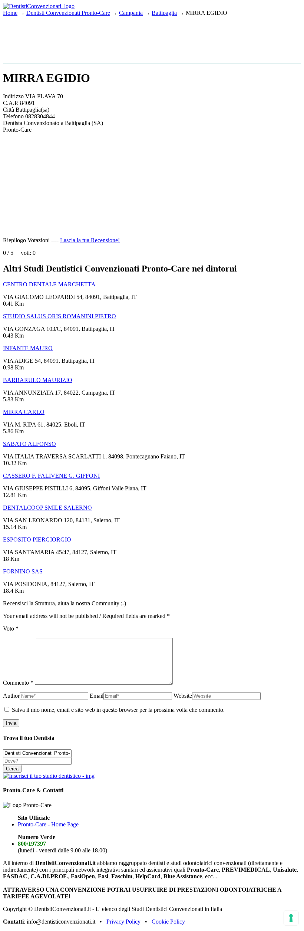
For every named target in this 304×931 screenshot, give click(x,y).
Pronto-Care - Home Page (48, 824)
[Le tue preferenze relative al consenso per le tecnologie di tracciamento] (291, 918)
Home (10, 13)
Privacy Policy (123, 921)
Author (11, 696)
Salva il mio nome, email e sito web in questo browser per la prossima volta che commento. (118, 710)
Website (183, 696)
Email (96, 696)
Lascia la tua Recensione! (90, 240)
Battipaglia (164, 13)
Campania (131, 13)
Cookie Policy (168, 921)
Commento (18, 683)
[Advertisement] (62, 40)
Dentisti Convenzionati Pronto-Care (68, 13)
